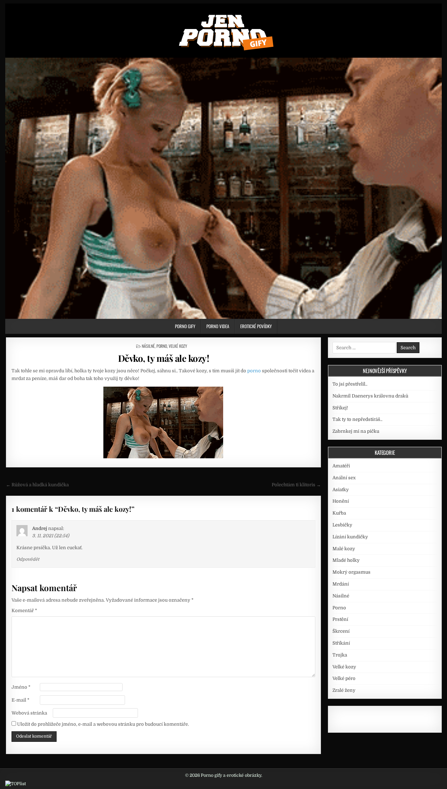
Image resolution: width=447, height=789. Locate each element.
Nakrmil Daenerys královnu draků (370, 396)
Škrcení (341, 631)
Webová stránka (29, 713)
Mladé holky (346, 560)
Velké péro (344, 678)
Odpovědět (27, 559)
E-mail (20, 700)
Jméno (21, 687)
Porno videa (217, 326)
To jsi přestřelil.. (349, 384)
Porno (161, 346)
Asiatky (340, 489)
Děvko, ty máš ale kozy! (163, 358)
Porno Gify (185, 326)
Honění (340, 501)
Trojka (339, 655)
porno (254, 370)
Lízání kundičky (350, 536)
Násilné (148, 346)
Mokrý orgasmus (351, 572)
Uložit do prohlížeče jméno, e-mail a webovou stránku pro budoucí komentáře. (103, 724)
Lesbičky (342, 525)
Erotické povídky (256, 326)
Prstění (340, 619)
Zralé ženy (344, 690)
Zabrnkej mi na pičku (355, 431)
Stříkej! (340, 407)
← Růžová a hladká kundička (37, 484)
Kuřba (339, 513)
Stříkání (341, 643)
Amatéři (341, 465)
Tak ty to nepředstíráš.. (357, 419)
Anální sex (344, 477)
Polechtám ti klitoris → (296, 484)
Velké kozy (178, 346)
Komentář (24, 610)
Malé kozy (343, 548)
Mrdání (340, 584)
